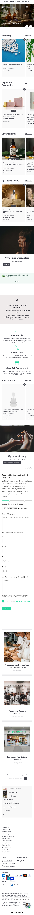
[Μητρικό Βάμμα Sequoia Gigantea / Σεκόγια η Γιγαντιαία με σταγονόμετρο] (13, 156)
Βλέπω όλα (28, 35)
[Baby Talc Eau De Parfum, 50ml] (13, 106)
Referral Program (6, 834)
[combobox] (17, 11)
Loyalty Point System (8, 836)
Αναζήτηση (5, 849)
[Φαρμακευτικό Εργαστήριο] (17, 647)
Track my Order (6, 829)
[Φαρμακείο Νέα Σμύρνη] (17, 739)
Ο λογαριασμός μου (7, 852)
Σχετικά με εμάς (6, 827)
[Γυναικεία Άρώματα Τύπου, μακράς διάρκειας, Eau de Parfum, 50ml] (13, 203)
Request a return (7, 831)
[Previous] (26, 26)
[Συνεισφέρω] (25, 778)
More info (17, 281)
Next (6, 608)
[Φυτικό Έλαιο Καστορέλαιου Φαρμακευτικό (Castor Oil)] (13, 402)
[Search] (30, 11)
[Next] (30, 26)
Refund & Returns (7, 847)
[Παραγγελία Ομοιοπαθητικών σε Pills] (13, 56)
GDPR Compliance (7, 840)
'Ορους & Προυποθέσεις (23, 601)
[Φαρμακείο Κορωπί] (17, 693)
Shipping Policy (6, 845)
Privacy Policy (6, 843)
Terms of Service (6, 838)
